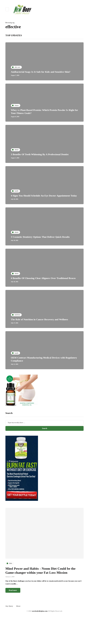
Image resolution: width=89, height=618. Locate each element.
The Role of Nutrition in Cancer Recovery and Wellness (39, 319)
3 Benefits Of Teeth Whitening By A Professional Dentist (39, 154)
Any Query (9, 606)
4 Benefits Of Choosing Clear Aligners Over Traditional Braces (43, 278)
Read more (13, 590)
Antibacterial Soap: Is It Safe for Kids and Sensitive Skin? (40, 71)
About (18, 606)
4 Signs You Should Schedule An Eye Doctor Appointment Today (44, 195)
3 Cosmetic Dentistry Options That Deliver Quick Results (40, 237)
